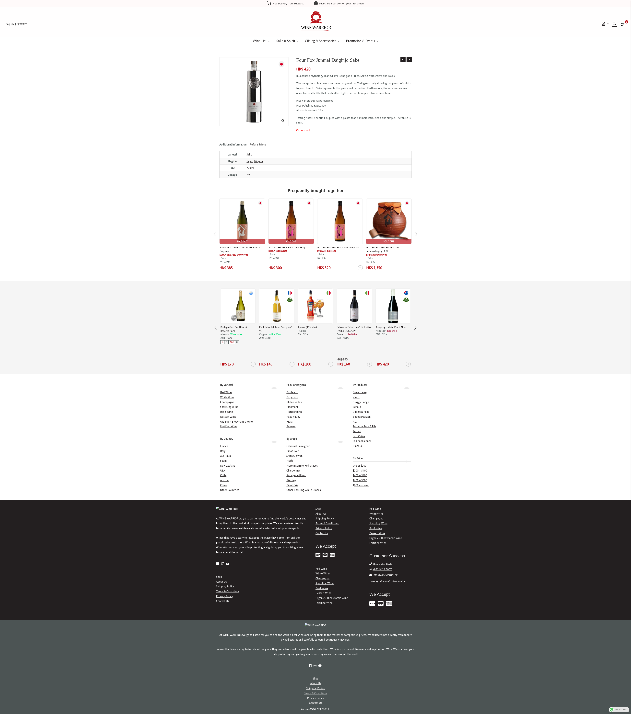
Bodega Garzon (362, 416)
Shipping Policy (225, 586)
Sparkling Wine (229, 406)
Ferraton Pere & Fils (364, 426)
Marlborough (294, 411)
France (224, 446)
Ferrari (357, 431)
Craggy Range (361, 402)
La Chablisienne (362, 440)
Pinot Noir (292, 451)
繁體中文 (22, 24)
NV (248, 174)
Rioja (289, 421)
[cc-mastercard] (326, 554)
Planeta (357, 445)
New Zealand (227, 465)
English (10, 24)
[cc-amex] (333, 554)
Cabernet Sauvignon (298, 446)
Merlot (290, 460)
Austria (224, 480)
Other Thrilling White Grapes (303, 489)
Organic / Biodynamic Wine (236, 421)
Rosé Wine (226, 411)
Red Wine (226, 392)
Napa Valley (293, 416)
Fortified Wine (228, 426)
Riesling (291, 480)
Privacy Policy (224, 596)
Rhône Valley (294, 402)
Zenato (357, 406)
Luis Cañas (359, 436)
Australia (225, 455)
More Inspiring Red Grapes (302, 465)
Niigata (258, 161)
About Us (221, 581)
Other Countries (229, 489)
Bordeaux (292, 392)
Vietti (356, 397)
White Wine (227, 397)
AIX (355, 421)
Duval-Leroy (360, 392)
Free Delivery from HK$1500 (288, 3)
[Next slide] (416, 234)
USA (222, 470)
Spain (223, 460)
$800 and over (361, 485)
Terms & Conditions (227, 591)
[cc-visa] (319, 554)
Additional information (232, 144)
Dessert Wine (228, 416)
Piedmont (292, 406)
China (223, 485)
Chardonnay (293, 470)
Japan (249, 161)
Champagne (227, 402)
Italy (222, 451)
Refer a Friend (258, 144)
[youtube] (228, 563)
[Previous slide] (215, 234)
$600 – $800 (360, 480)
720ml (250, 167)
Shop (219, 576)
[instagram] (223, 563)
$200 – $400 (360, 470)
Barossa (290, 426)
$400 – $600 (360, 475)
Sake (249, 154)
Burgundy (292, 397)
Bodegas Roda (361, 411)
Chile (223, 475)
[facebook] (218, 563)
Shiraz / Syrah (294, 455)
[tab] (232, 144)
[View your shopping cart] (622, 24)
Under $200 (359, 465)
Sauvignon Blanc (296, 475)
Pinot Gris (292, 485)
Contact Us (222, 601)
